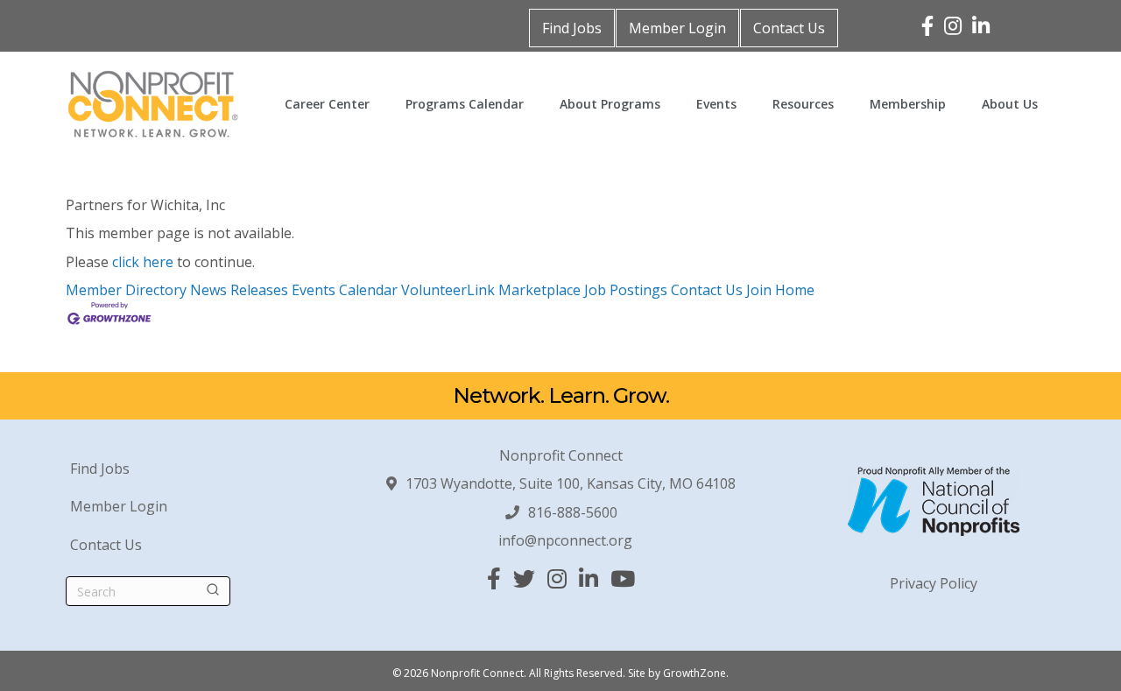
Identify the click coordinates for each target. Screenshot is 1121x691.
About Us (1010, 103)
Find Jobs (572, 28)
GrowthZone (694, 673)
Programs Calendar (464, 103)
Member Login (677, 28)
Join (760, 290)
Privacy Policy (933, 583)
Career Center (327, 103)
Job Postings (625, 290)
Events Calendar (345, 290)
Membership (908, 103)
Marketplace (539, 290)
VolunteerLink (448, 290)
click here (142, 261)
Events (716, 103)
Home (794, 290)
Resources (803, 103)
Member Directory (126, 290)
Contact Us (789, 28)
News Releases (239, 290)
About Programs (610, 103)
